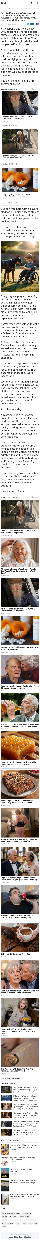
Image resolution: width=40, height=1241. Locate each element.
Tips (36, 1223)
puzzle (18, 1223)
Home (3, 8)
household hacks (24, 1217)
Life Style (14, 1220)
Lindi (3, 3)
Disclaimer (27, 1237)
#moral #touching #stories (11, 1078)
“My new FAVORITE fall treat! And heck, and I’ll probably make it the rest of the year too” (24, 1147)
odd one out (31, 1220)
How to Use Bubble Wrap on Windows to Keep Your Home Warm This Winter (24, 1196)
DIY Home (4, 1217)
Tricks (4, 1226)
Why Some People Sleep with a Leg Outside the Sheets (22, 1159)
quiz (24, 1223)
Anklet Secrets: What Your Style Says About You (23, 1170)
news (22, 1220)
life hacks (5, 1220)
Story (8, 8)
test (30, 1223)
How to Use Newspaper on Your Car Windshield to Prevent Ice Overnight (22, 1182)
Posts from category (11, 1140)
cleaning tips (27, 1213)
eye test (13, 1217)
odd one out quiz (7, 1223)
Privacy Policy (18, 1237)
